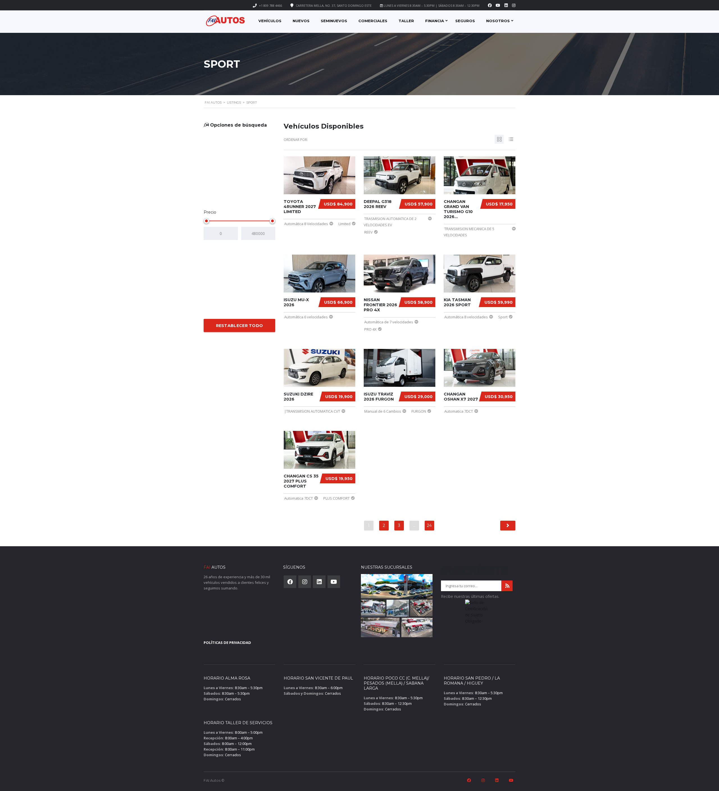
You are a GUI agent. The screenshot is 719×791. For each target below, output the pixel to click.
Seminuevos (334, 21)
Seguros (465, 21)
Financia (434, 21)
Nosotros (498, 21)
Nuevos (301, 21)
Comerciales (372, 21)
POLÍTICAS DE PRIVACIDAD (227, 642)
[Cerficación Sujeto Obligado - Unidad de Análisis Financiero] (477, 614)
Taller (406, 21)
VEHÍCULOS (269, 21)
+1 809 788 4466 (270, 5)
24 (429, 525)
